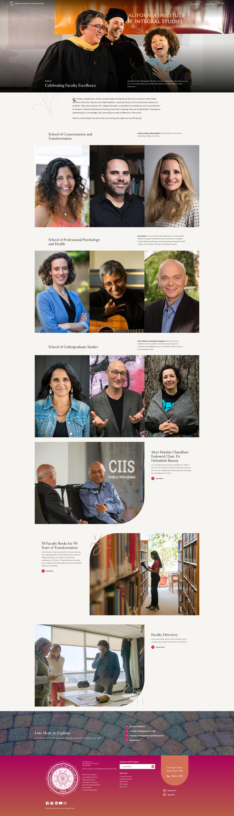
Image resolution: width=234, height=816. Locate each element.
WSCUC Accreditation (89, 774)
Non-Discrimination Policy (91, 785)
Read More (159, 478)
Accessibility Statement (90, 777)
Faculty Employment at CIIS (142, 731)
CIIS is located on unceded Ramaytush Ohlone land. (99, 769)
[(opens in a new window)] (47, 803)
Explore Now (160, 647)
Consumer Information (89, 790)
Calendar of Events (126, 779)
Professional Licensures (90, 782)
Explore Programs (194, 4)
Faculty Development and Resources (147, 735)
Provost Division (137, 726)
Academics (134, 740)
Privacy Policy (86, 787)
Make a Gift (177, 775)
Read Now (49, 571)
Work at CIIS (124, 781)
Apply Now (171, 795)
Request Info (171, 790)
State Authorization (88, 780)
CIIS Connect (124, 784)
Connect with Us (210, 4)
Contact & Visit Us (126, 776)
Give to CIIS (123, 787)
